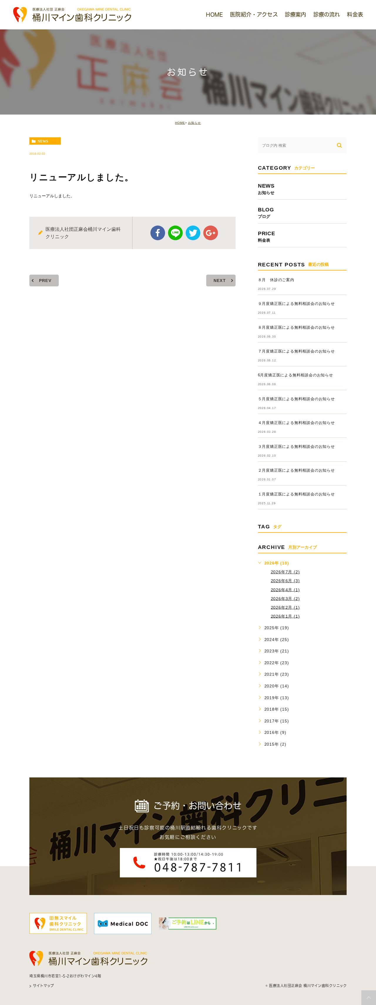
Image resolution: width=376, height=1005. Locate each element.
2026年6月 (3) (285, 580)
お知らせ (194, 122)
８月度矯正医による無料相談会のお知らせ (296, 327)
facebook (157, 233)
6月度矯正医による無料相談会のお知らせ (295, 375)
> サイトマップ (41, 985)
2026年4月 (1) (285, 589)
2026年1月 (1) (285, 616)
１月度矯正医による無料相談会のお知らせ (296, 494)
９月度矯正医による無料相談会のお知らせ (296, 303)
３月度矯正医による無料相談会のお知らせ (296, 446)
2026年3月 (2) (285, 598)
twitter (193, 233)
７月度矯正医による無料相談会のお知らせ (296, 351)
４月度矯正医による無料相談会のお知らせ (296, 422)
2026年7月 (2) (285, 572)
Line (175, 233)
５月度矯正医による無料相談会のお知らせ (296, 399)
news (43, 141)
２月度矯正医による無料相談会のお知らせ (296, 470)
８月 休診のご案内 (276, 280)
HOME (180, 122)
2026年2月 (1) (285, 607)
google (210, 233)
